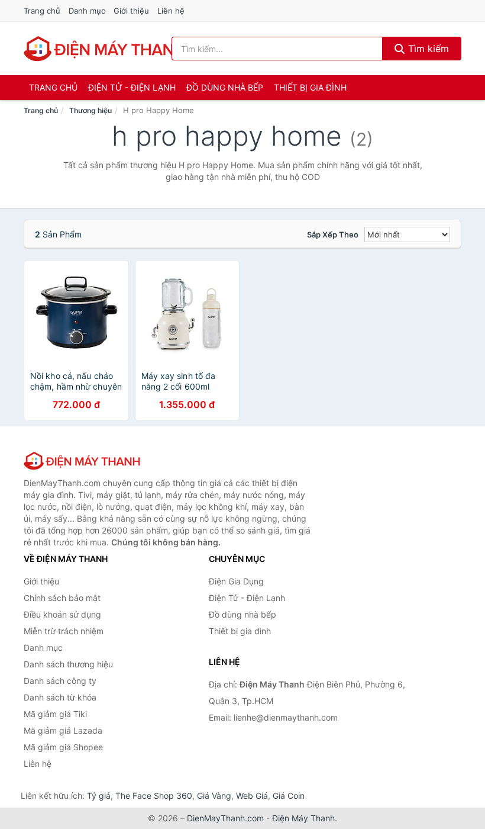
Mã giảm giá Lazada (63, 730)
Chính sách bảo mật (62, 598)
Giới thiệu (131, 10)
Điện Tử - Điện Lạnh (132, 87)
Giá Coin (289, 796)
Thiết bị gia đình (310, 87)
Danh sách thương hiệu (68, 664)
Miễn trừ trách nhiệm (64, 631)
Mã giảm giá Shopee (63, 747)
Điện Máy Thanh (303, 818)
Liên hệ (171, 10)
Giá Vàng (214, 796)
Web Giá (252, 796)
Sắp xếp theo (332, 234)
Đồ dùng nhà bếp (224, 87)
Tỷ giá (99, 796)
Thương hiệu (90, 110)
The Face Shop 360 (153, 796)
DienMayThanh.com (225, 818)
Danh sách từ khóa (60, 697)
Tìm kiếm (427, 48)
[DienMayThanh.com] (105, 48)
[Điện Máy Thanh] (83, 460)
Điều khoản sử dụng (62, 614)
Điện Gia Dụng (236, 581)
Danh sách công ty (60, 681)
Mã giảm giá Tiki (55, 714)
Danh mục (87, 10)
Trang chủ (42, 10)
